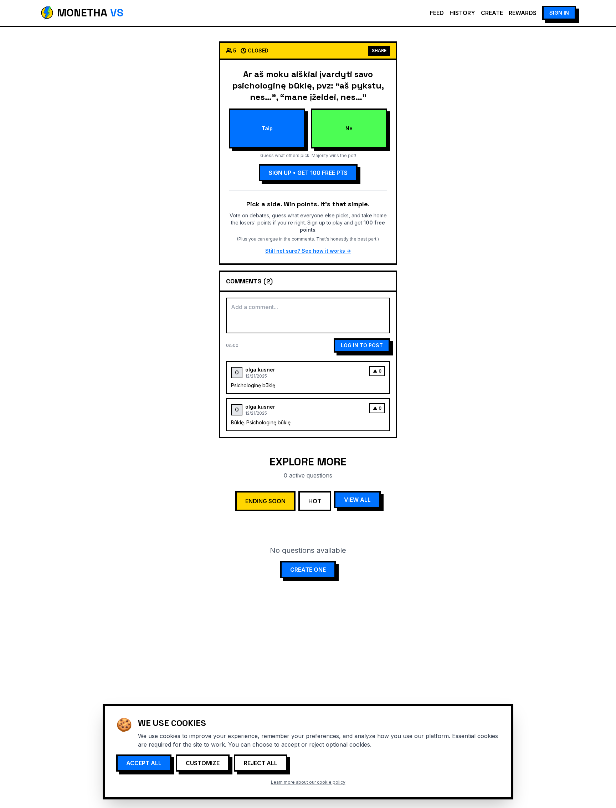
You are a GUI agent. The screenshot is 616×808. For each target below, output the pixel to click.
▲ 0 (377, 371)
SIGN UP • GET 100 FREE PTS (308, 172)
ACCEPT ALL (143, 763)
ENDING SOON (265, 501)
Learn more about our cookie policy (308, 782)
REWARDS (523, 12)
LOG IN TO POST (362, 345)
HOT (314, 501)
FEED (437, 12)
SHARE (379, 50)
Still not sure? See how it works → (308, 251)
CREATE (492, 12)
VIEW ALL (357, 499)
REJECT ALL (260, 763)
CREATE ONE (308, 569)
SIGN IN (559, 13)
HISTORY (462, 12)
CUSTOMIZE (203, 763)
